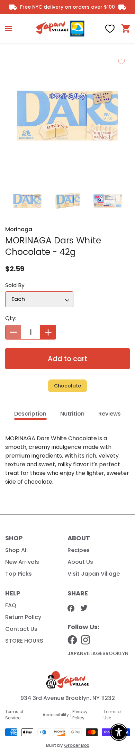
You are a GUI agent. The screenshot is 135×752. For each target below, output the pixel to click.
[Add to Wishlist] (121, 61)
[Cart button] (125, 28)
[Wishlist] (110, 28)
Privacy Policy (80, 715)
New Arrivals (22, 562)
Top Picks (18, 574)
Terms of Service (14, 715)
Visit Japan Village (94, 574)
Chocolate (67, 385)
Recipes (79, 550)
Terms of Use (113, 715)
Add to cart (67, 359)
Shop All (16, 550)
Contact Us (21, 629)
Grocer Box (76, 745)
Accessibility (56, 715)
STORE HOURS (24, 641)
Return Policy (23, 617)
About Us (80, 562)
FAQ (10, 605)
